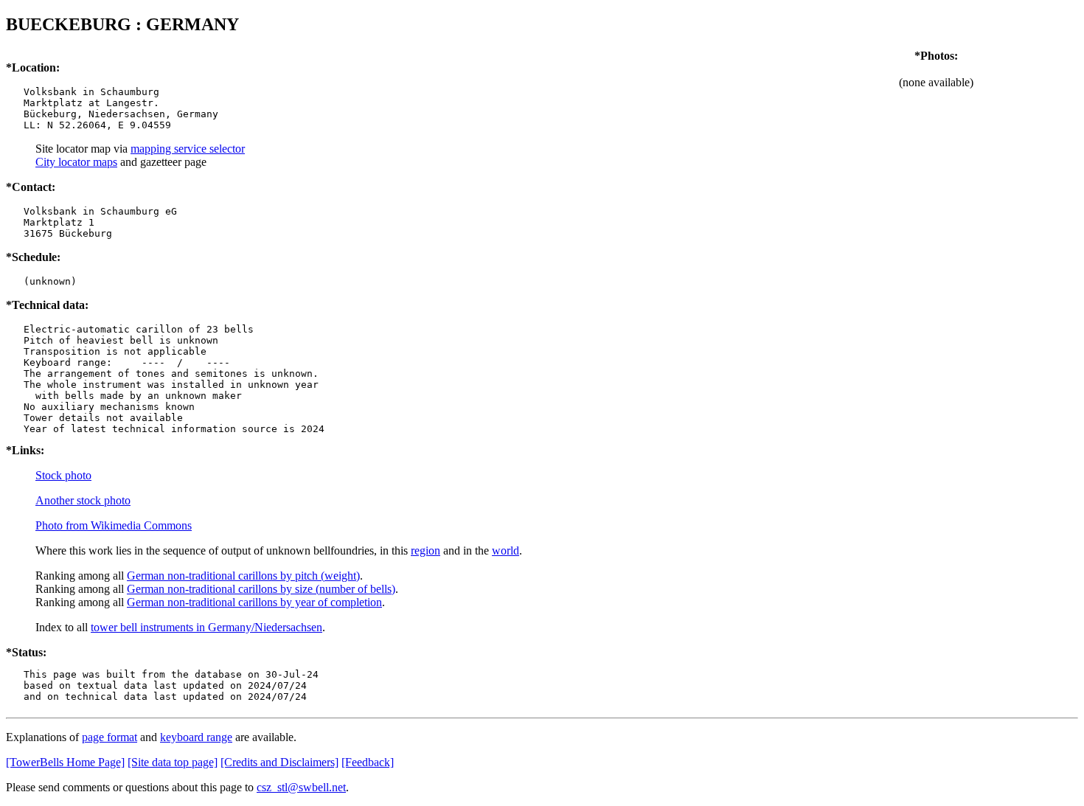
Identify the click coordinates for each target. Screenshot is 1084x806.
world (505, 550)
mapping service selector (188, 148)
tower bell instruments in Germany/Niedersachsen (206, 627)
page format (109, 737)
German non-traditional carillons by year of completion (254, 602)
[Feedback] (367, 762)
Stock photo (63, 475)
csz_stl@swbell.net (301, 787)
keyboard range (196, 737)
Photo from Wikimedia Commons (113, 525)
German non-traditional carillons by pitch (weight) (243, 575)
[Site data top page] (173, 762)
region (425, 550)
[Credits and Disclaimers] (279, 762)
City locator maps (76, 162)
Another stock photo (83, 500)
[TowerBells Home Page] (65, 762)
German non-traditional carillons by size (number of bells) (261, 589)
